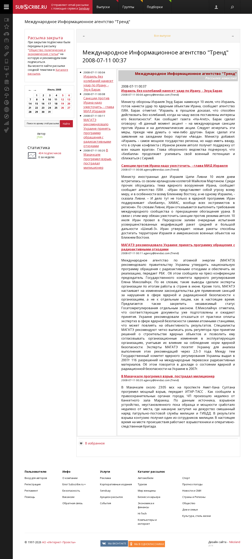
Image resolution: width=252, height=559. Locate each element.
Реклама (105, 478)
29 (36, 112)
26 (62, 107)
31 (49, 112)
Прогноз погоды (192, 484)
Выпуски (103, 7)
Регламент (31, 490)
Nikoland (234, 542)
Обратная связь (72, 503)
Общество (188, 503)
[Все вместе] (6, 20)
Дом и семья (190, 509)
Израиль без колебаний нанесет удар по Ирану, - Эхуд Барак (98, 83)
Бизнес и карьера (149, 497)
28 (30, 112)
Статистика (39, 147)
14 (30, 103)
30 (43, 112)
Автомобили (145, 478)
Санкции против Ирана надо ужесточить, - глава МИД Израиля (98, 104)
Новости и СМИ (191, 490)
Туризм (142, 484)
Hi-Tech (142, 513)
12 (62, 99)
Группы (128, 7)
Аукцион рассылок (111, 497)
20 (68, 103)
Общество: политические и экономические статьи (47, 52)
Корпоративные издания (116, 484)
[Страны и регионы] (6, 109)
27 (68, 107)
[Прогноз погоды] (6, 96)
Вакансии (68, 497)
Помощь (30, 497)
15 (36, 103)
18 (56, 103)
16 (43, 103)
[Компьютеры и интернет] (6, 68)
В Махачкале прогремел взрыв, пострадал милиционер (97, 159)
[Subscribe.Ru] (31, 7)
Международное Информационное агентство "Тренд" (77, 21)
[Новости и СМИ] (6, 82)
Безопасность (71, 490)
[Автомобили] (6, 33)
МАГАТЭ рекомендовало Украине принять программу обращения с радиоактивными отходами (97, 133)
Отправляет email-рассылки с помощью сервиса (70, 6)
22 (36, 107)
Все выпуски (162, 35)
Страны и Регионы (194, 497)
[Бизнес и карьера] (6, 40)
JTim (40, 137)
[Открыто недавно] (6, 27)
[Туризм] (6, 116)
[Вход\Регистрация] (216, 7)
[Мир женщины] (6, 54)
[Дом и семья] (6, 47)
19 (62, 103)
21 (30, 107)
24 (49, 107)
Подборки (155, 7)
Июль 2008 (54, 89)
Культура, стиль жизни (196, 516)
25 (56, 107)
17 (49, 103)
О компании (70, 478)
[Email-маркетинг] (6, 130)
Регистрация (33, 484)
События (105, 503)
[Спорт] (6, 102)
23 (43, 107)
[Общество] (6, 89)
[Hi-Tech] (6, 61)
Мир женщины (147, 490)
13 (68, 99)
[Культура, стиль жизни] (6, 75)
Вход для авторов (36, 478)
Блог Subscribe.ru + (74, 484)
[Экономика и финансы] (6, 123)
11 (56, 99)
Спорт (186, 478)
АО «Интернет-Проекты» (59, 542)
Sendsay (105, 490)
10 (49, 99)
